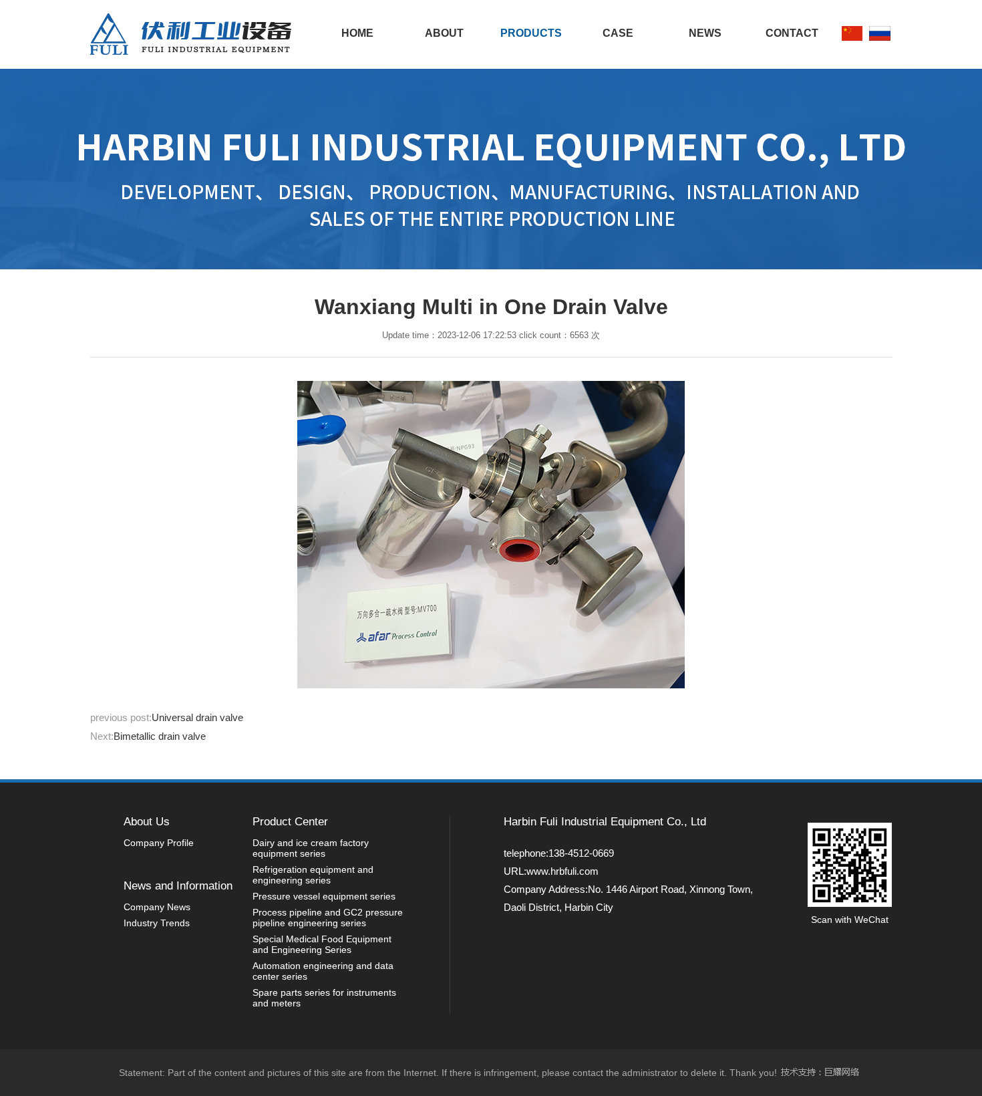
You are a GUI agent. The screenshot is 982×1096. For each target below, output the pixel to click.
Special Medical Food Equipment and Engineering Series (322, 944)
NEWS (705, 33)
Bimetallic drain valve (160, 736)
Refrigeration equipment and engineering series (313, 874)
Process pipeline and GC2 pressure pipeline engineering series (328, 917)
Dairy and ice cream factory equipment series (311, 848)
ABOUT (444, 33)
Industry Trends (157, 923)
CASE (618, 33)
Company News (157, 907)
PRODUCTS (531, 33)
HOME (357, 33)
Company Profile (159, 842)
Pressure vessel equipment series (324, 896)
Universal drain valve (197, 717)
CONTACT (792, 33)
